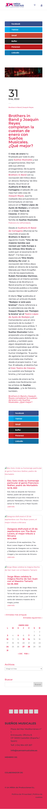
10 (7, 639)
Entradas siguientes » (32, 618)
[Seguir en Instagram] (21, 711)
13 (23, 639)
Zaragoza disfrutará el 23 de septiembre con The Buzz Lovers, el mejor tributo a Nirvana (22, 532)
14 (29, 639)
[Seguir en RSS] (36, 711)
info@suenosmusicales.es (24, 750)
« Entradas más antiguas (16, 615)
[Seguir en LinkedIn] (31, 711)
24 (7, 647)
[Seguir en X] (16, 711)
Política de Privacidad (21, 794)
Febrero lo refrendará (19, 223)
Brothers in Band (15, 107)
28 (29, 647)
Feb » (26, 654)
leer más (11, 507)
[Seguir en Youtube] (26, 711)
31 (7, 650)
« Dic (20, 654)
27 (23, 647)
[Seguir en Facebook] (11, 711)
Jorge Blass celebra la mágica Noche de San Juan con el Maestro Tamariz (22, 578)
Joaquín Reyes (28, 107)
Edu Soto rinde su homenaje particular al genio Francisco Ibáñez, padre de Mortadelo (23, 483)
